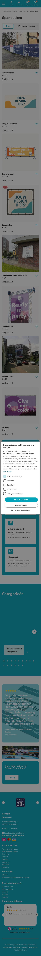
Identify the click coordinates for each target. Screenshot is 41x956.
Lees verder (7, 471)
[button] (20, 510)
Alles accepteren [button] (21, 500)
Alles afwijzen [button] (21, 505)
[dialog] (20, 478)
